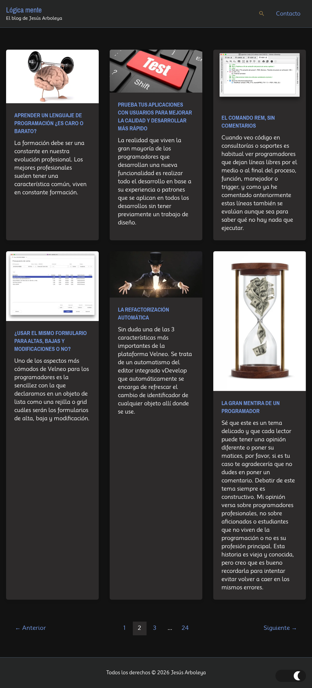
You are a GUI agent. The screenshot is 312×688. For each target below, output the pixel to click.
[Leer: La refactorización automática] (156, 274)
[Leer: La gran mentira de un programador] (259, 320)
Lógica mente (24, 10)
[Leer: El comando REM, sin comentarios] (259, 77)
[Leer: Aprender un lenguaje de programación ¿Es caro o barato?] (52, 76)
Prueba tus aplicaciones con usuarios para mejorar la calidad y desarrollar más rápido (155, 117)
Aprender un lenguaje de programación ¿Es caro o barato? (48, 123)
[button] (261, 13)
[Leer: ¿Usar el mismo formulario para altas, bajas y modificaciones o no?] (52, 285)
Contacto (288, 13)
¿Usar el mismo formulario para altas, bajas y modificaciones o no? (50, 341)
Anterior (30, 627)
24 (185, 627)
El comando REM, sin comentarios (248, 122)
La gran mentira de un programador (251, 407)
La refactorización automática (143, 314)
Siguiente (280, 627)
